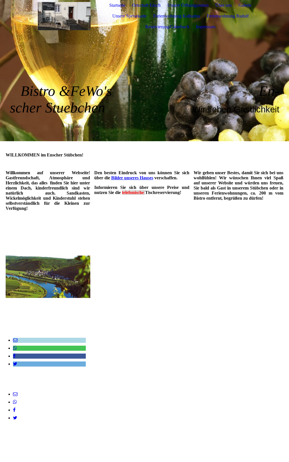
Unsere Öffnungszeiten (188, 5)
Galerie (244, 5)
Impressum (205, 26)
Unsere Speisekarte (129, 16)
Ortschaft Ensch (146, 5)
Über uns (223, 5)
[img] (64, 16)
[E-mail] (15, 340)
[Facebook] (14, 356)
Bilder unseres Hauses (132, 177)
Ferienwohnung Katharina (176, 16)
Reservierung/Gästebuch (167, 26)
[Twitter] (15, 363)
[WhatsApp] (15, 348)
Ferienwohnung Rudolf (228, 16)
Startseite (117, 5)
